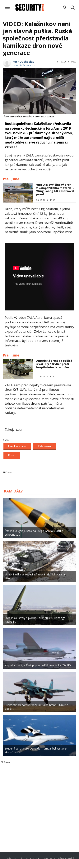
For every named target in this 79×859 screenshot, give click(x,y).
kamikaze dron (17, 446)
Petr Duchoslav (23, 61)
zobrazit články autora (23, 65)
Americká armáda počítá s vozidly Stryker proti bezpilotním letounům (54, 364)
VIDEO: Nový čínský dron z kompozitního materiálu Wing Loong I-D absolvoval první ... (55, 189)
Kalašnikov (44, 446)
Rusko (11, 455)
